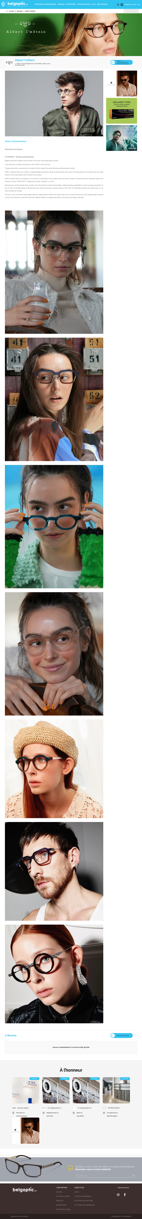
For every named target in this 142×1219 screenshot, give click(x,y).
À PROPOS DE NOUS (63, 1209)
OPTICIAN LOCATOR (63, 1196)
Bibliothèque (102, 4)
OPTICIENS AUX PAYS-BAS (83, 1201)
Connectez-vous (130, 4)
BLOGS (76, 1192)
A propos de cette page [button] (131, 11)
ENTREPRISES (61, 1205)
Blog (94, 4)
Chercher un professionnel (46, 4)
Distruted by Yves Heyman (13, 149)
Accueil (11, 11)
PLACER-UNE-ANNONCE (82, 1196)
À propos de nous (83, 4)
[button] (118, 5)
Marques (61, 4)
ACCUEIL (59, 1192)
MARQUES (59, 1201)
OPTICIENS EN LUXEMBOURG (84, 1205)
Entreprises (71, 4)
